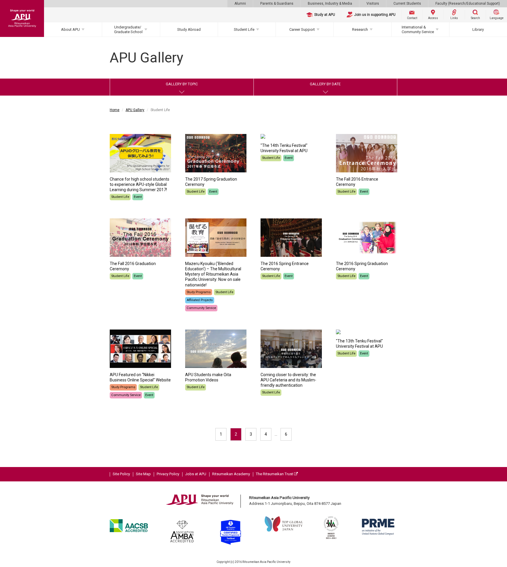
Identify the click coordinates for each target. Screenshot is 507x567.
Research (360, 29)
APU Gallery (135, 110)
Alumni (240, 3)
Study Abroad (189, 29)
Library (478, 29)
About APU (70, 29)
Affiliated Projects (200, 300)
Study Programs (199, 292)
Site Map (143, 474)
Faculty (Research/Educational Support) (467, 3)
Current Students (407, 3)
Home (114, 110)
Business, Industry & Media (330, 3)
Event (138, 197)
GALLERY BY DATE (325, 84)
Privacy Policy (168, 474)
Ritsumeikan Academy (231, 474)
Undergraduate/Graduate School (128, 29)
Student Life (244, 29)
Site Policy (121, 474)
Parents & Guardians (276, 3)
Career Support (302, 29)
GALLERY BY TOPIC (182, 84)
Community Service (201, 308)
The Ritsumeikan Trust (275, 474)
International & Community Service (418, 29)
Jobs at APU (195, 474)
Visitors (372, 3)
